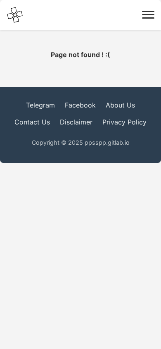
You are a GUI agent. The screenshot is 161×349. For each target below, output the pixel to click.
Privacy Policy (124, 122)
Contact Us (32, 122)
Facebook (80, 105)
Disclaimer (76, 122)
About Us (120, 105)
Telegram (40, 105)
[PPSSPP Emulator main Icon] (15, 15)
